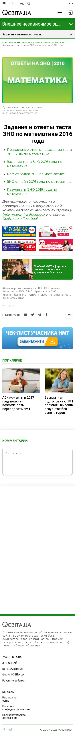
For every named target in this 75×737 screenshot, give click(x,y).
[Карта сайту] (22, 3)
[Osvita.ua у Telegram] (10, 730)
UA (11, 3)
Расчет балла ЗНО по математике (36, 174)
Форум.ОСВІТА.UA (13, 674)
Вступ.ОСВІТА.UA (12, 668)
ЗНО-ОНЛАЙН (10, 662)
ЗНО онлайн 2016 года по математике (39, 182)
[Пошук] (28, 3)
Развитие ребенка (13, 680)
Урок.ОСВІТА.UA (12, 657)
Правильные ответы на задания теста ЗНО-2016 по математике (39, 152)
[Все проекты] (71, 3)
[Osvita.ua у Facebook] (4, 730)
